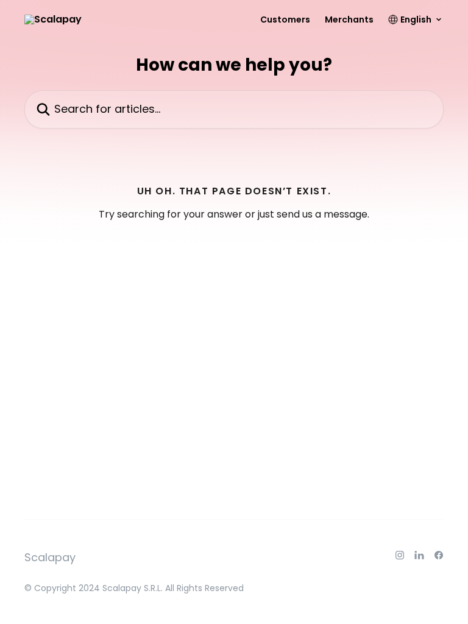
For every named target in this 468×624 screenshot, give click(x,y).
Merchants (349, 19)
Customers (285, 19)
